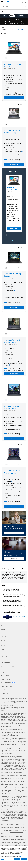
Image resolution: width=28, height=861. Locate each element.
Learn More (14, 533)
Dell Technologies (6, 662)
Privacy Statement (6, 679)
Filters (21, 29)
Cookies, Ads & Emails (7, 686)
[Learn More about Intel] (8, 616)
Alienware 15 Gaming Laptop (12, 65)
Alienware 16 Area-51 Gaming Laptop (12, 341)
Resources (4, 656)
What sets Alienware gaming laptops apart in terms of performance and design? (13, 595)
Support (3, 629)
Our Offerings (4, 646)
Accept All (24, 859)
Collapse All (14, 564)
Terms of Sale (5, 675)
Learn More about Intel (17, 617)
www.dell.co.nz (10, 702)
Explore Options (14, 97)
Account (3, 626)
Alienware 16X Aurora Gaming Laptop (12, 472)
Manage (2, 859)
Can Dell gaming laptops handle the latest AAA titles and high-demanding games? (12, 601)
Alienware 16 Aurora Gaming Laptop (12, 407)
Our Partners (4, 653)
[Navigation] (2, 2)
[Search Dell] (25, 6)
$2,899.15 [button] (10, 197)
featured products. (17, 240)
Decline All (17, 859)
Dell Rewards (13, 806)
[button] (22, 2)
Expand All (5, 564)
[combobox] (14, 6)
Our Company (4, 649)
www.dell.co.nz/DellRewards (16, 832)
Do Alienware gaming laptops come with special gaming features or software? (12, 611)
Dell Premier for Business (7, 666)
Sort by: (3, 27)
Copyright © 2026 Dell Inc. (8, 672)
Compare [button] (20, 38)
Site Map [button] (3, 636)
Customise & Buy (14, 228)
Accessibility (4, 693)
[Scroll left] (1, 16)
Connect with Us (5, 633)
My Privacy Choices (6, 682)
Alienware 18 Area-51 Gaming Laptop (12, 132)
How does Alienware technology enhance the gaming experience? (12, 606)
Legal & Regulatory (6, 690)
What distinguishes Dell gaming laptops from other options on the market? (12, 590)
